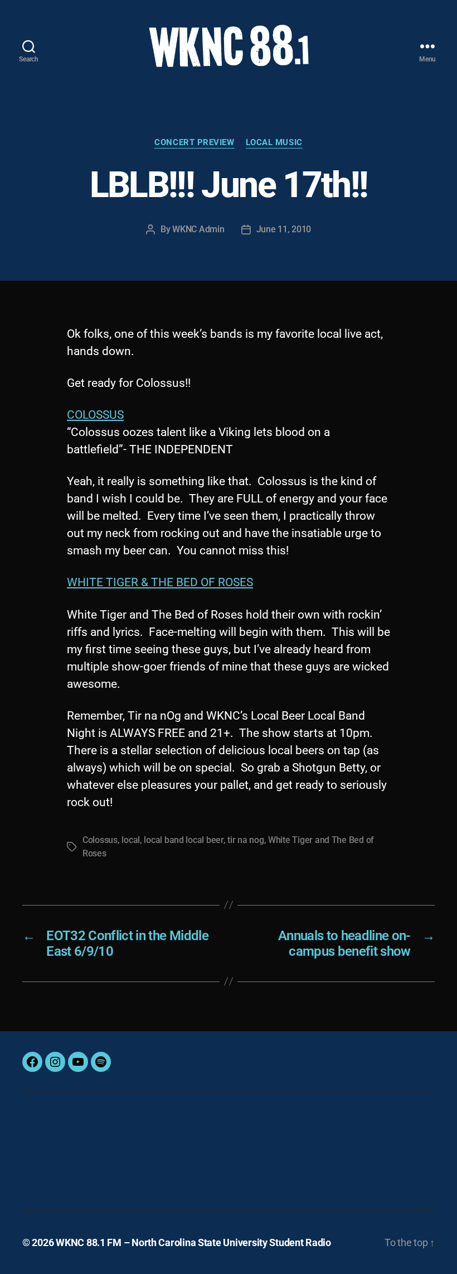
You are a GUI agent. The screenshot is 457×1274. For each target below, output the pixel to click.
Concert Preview (194, 142)
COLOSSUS (95, 415)
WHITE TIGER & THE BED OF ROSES (160, 582)
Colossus (100, 840)
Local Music (274, 142)
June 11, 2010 (284, 229)
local (130, 840)
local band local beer (183, 840)
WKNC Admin (198, 229)
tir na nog (245, 840)
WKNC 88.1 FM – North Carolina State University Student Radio (193, 1242)
